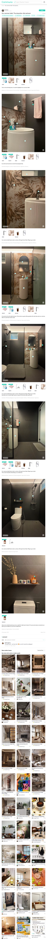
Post (43, 639)
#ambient (4, 397)
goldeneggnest (7, 642)
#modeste (21, 397)
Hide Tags (6, 150)
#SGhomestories (9, 90)
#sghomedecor (9, 629)
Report (14, 645)
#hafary (38, 90)
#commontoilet (16, 90)
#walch (29, 90)
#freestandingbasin (24, 90)
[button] (28, 2)
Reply (12, 645)
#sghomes (4, 90)
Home (3, 5)
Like (9, 645)
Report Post (43, 632)
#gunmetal (33, 90)
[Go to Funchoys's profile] (3, 10)
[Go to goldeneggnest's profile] (3, 643)
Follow (42, 10)
